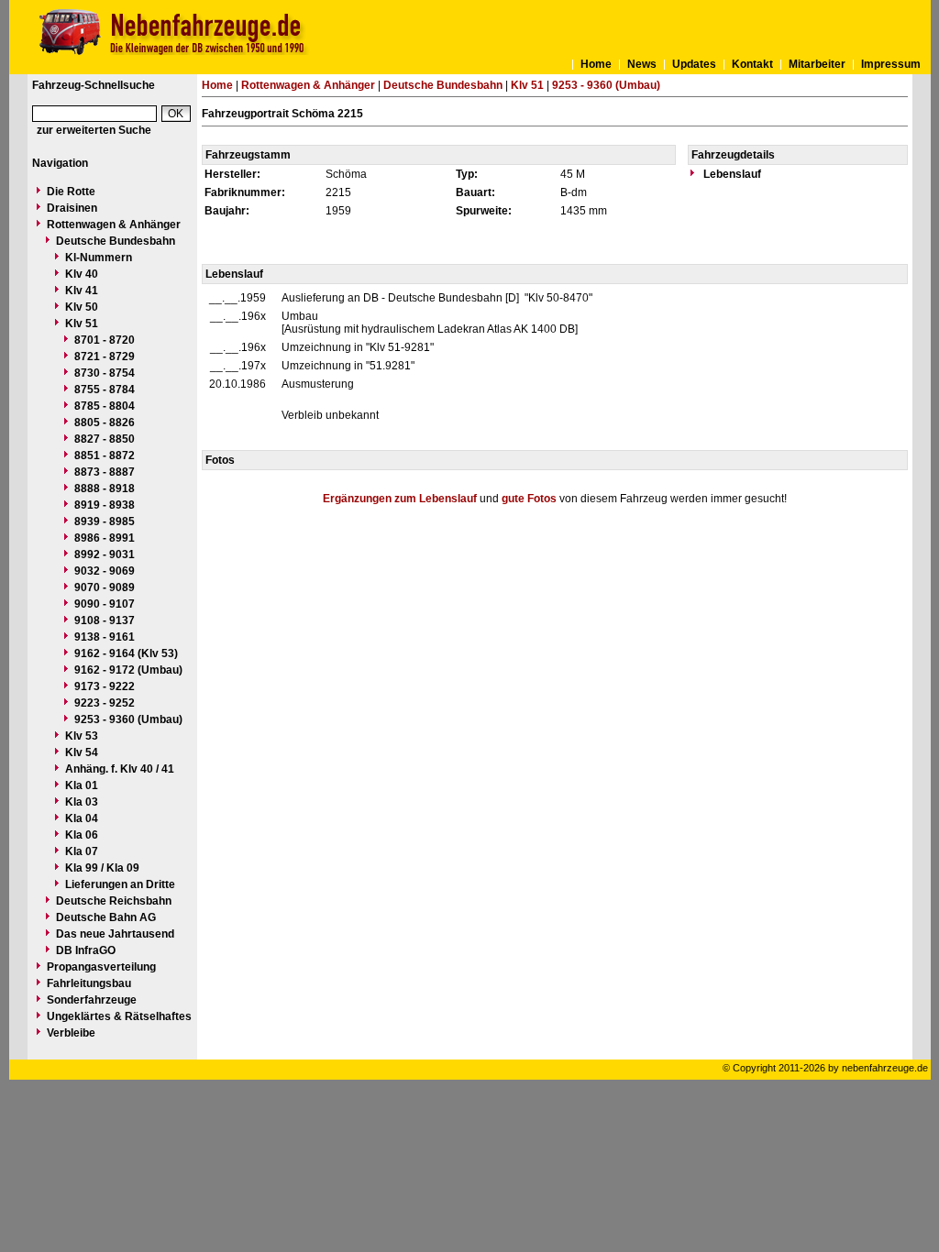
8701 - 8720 (104, 340)
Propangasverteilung (101, 967)
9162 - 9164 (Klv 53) (126, 653)
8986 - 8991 (104, 538)
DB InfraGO (86, 950)
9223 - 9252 (104, 703)
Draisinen (72, 208)
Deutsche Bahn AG (106, 917)
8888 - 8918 (104, 488)
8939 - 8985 (104, 521)
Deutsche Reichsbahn (113, 901)
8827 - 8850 (104, 439)
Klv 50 (81, 307)
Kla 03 (81, 802)
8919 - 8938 (104, 505)
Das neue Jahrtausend (115, 934)
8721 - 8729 (104, 356)
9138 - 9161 (104, 637)
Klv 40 (81, 274)
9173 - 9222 (104, 686)
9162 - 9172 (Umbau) (128, 670)
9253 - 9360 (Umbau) (128, 719)
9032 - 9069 (104, 571)
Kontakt (752, 64)
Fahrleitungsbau (89, 983)
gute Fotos (529, 498)
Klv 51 (81, 323)
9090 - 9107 (104, 604)
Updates (694, 64)
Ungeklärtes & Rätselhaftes (119, 1016)
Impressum (891, 64)
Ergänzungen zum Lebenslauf (400, 498)
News (642, 64)
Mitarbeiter (817, 64)
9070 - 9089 (104, 587)
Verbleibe (71, 1033)
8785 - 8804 (104, 406)
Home (596, 64)
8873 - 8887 (104, 472)
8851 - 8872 (104, 455)
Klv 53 (81, 736)
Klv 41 (81, 290)
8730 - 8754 (104, 373)
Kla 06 (81, 835)
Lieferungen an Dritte (120, 884)
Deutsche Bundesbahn (115, 241)
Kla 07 (81, 851)
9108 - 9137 (104, 620)
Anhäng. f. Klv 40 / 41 (119, 769)
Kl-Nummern (98, 257)
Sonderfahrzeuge (92, 1000)
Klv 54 (81, 752)
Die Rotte (71, 191)
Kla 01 (81, 785)
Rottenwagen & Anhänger (114, 224)
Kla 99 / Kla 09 (102, 868)
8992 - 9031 (104, 554)
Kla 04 (81, 818)
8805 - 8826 (104, 422)
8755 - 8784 (104, 389)
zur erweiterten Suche (94, 130)
